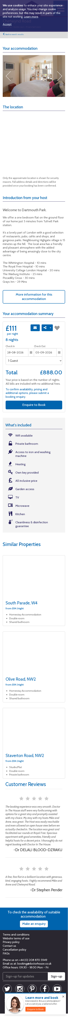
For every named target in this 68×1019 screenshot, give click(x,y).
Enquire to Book (33, 405)
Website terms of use (16, 938)
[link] (35, 1009)
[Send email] (35, 327)
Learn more (31, 16)
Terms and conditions (16, 934)
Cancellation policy (14, 949)
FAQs (6, 953)
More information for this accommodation (34, 296)
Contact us (9, 946)
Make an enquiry (34, 924)
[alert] (35, 1003)
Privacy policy (11, 942)
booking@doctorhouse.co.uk (34, 963)
